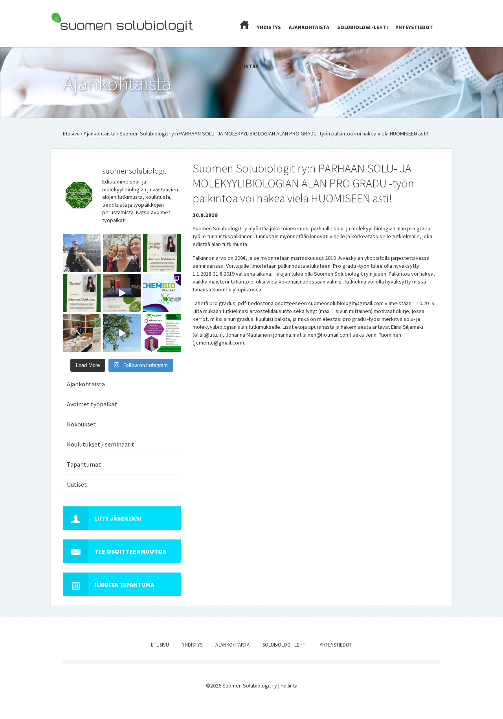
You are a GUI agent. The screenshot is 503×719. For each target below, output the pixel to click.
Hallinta (289, 685)
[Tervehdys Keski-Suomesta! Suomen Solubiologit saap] (82, 333)
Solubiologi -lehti (362, 27)
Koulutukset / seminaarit (100, 444)
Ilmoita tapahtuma (124, 584)
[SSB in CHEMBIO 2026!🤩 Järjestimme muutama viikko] (122, 293)
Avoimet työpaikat (92, 404)
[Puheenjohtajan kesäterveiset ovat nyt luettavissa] (82, 293)
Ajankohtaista (309, 27)
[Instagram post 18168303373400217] (122, 333)
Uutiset (77, 484)
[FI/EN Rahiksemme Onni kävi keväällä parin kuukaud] (82, 253)
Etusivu (71, 133)
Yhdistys (269, 27)
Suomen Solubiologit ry (78, 37)
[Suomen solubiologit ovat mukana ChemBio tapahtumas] (162, 293)
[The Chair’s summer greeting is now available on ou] (162, 253)
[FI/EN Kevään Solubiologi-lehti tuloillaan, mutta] (122, 253)
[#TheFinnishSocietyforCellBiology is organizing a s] (162, 333)
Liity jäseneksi (117, 518)
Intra (251, 66)
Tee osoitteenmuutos (130, 551)
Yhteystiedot (414, 27)
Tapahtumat (84, 464)
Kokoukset (81, 424)
